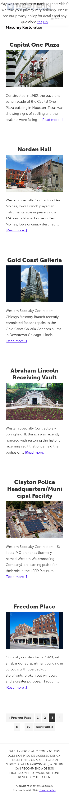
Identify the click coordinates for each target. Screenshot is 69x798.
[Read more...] (52, 120)
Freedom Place (34, 606)
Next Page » (44, 728)
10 (30, 727)
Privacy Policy (47, 790)
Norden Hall (35, 149)
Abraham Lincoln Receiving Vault (34, 374)
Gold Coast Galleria (34, 260)
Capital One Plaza (34, 44)
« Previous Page (20, 719)
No (45, 22)
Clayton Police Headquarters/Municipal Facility (34, 489)
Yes (39, 22)
